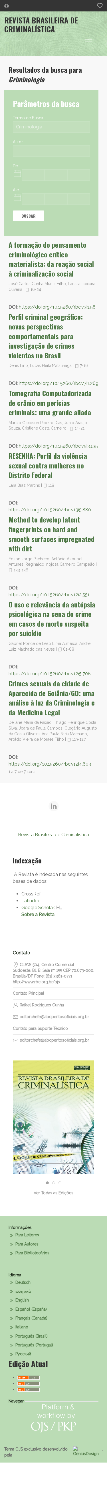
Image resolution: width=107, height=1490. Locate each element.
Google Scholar (37, 907)
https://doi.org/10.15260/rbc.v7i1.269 (58, 383)
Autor (18, 142)
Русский (22, 1354)
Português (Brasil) (31, 1336)
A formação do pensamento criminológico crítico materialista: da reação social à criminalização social (51, 259)
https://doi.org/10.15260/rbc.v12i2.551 (49, 594)
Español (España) (30, 1309)
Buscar (28, 216)
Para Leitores (26, 1235)
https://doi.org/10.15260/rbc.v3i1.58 (57, 307)
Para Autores (26, 1244)
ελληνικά (22, 1291)
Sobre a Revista (37, 914)
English (21, 1300)
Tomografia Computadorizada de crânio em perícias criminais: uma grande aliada (50, 402)
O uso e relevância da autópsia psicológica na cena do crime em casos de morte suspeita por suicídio (52, 618)
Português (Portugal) (33, 1345)
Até (16, 190)
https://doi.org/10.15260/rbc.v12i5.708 (50, 673)
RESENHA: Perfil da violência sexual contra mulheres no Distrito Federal (48, 465)
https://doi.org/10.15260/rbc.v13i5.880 (50, 509)
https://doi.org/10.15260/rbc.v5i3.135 (58, 446)
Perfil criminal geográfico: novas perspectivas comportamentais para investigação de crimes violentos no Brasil (46, 335)
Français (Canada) (30, 1318)
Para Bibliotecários (31, 1253)
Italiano (21, 1327)
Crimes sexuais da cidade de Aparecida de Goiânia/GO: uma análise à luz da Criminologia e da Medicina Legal (52, 697)
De (15, 166)
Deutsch (22, 1282)
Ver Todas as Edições (53, 1193)
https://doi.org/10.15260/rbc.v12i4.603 (50, 764)
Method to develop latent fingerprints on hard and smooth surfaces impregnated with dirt (51, 533)
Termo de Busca (28, 118)
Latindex (30, 900)
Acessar (54, 1142)
